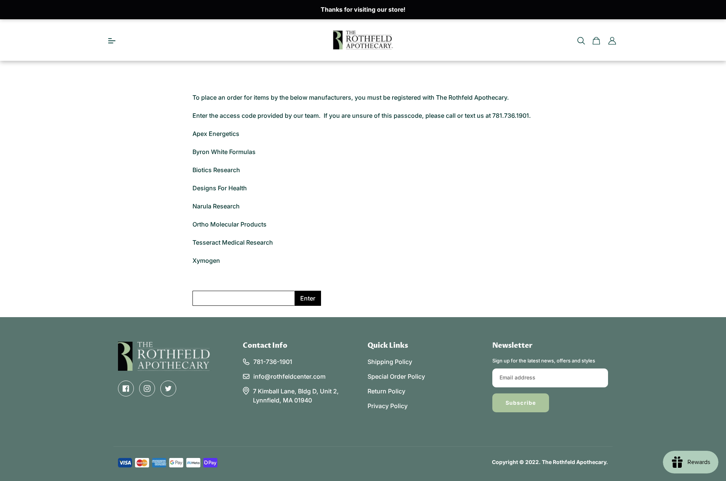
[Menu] (112, 40)
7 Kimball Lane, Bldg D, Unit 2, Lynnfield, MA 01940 (296, 395)
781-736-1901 (272, 361)
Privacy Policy (388, 406)
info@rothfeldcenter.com (289, 376)
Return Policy (386, 391)
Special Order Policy (396, 376)
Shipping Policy (390, 361)
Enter (307, 298)
